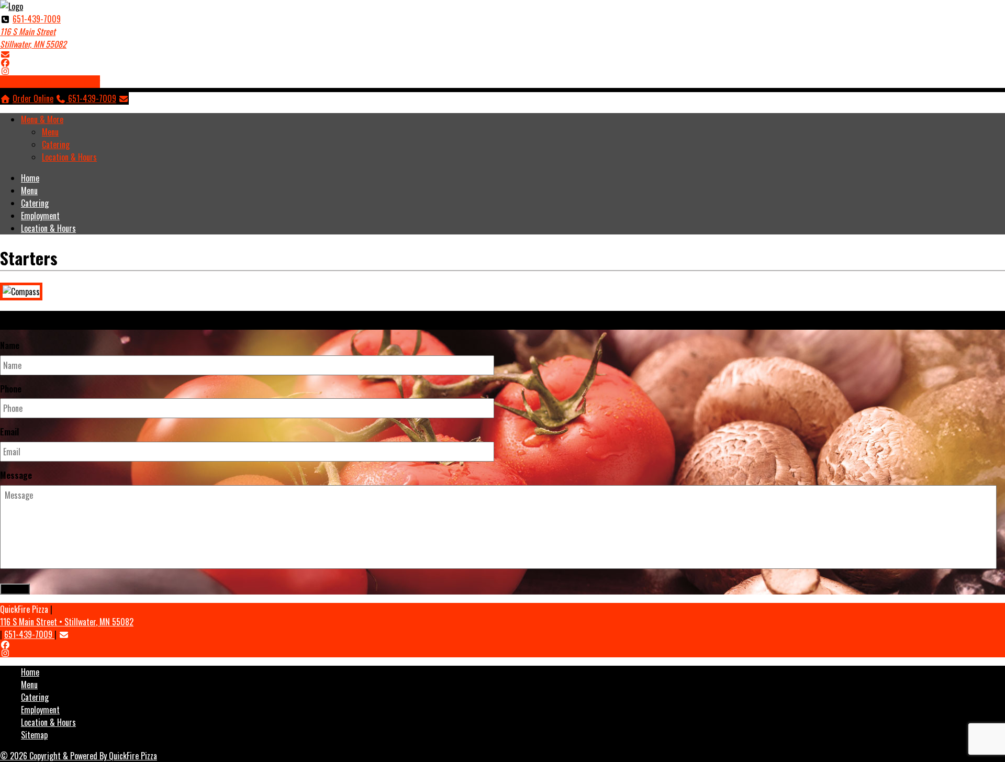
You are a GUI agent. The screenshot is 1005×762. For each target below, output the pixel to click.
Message (16, 475)
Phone (10, 389)
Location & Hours (69, 157)
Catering (56, 144)
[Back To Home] (11, 6)
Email (9, 432)
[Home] (5, 98)
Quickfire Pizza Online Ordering (50, 81)
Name (9, 345)
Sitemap (34, 735)
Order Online (33, 98)
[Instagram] (5, 70)
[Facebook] (5, 62)
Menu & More (42, 119)
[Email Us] (5, 54)
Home (30, 178)
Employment (40, 215)
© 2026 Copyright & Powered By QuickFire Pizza (78, 755)
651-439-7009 (37, 19)
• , (66, 621)
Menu (50, 132)
